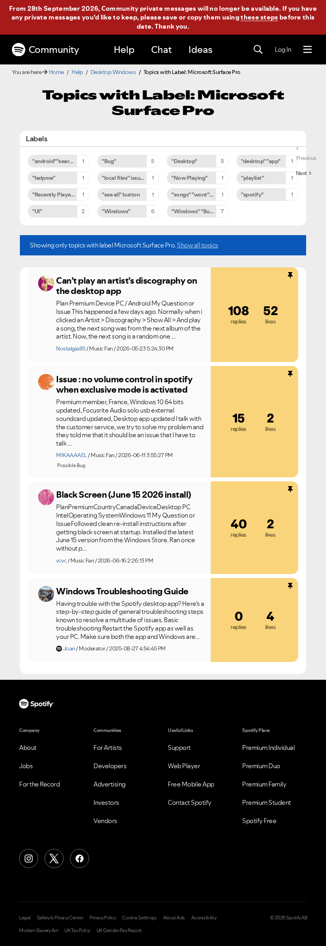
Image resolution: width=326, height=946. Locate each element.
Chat (161, 49)
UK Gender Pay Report (119, 930)
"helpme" (43, 178)
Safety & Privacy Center (60, 918)
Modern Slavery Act (38, 930)
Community (54, 49)
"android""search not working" (60, 161)
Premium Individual (268, 747)
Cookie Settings (139, 918)
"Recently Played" (54, 195)
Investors (106, 802)
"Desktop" (184, 161)
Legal (25, 918)
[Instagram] (28, 858)
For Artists (107, 747)
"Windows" (116, 211)
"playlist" (252, 178)
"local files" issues (124, 178)
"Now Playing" (189, 178)
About (28, 747)
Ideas (200, 49)
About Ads (174, 918)
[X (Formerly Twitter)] (54, 858)
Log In (283, 49)
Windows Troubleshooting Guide (122, 591)
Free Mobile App (191, 784)
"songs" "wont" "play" (198, 195)
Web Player (184, 765)
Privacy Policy (102, 918)
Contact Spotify (190, 802)
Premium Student (266, 802)
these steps (259, 17)
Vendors (105, 820)
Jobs (26, 765)
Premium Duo (261, 765)
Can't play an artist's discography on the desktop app (126, 285)
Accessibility (204, 918)
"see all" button (121, 195)
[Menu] (307, 49)
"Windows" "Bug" (193, 211)
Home (56, 72)
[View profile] (46, 283)
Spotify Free (259, 820)
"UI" (37, 211)
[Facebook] (79, 858)
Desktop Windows (113, 72)
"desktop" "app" (260, 161)
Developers (109, 765)
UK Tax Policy (77, 930)
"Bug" (109, 161)
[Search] (258, 50)
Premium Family (264, 784)
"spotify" (252, 195)
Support (179, 747)
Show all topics (197, 245)
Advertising (109, 784)
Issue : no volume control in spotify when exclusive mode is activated (124, 384)
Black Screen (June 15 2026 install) (123, 494)
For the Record (39, 784)
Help (124, 49)
